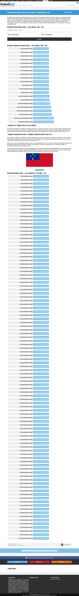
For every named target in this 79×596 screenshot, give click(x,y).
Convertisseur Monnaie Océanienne (49, 550)
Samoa (23, 550)
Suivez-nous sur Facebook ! (56, 579)
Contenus (26, 5)
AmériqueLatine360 (29, 0)
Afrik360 (8, 0)
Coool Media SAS (32, 594)
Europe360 (23, 0)
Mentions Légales (25, 595)
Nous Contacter (54, 595)
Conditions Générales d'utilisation (34, 595)
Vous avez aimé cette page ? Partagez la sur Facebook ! (40, 557)
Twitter (18, 561)
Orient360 (51, 0)
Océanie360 (46, 0)
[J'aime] (64, 12)
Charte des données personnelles (45, 595)
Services (31, 5)
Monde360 (3, 0)
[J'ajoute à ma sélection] (66, 12)
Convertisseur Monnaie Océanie (33, 550)
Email (62, 561)
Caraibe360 (17, 0)
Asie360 (12, 0)
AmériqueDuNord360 (38, 0)
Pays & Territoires (19, 5)
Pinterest (40, 561)
